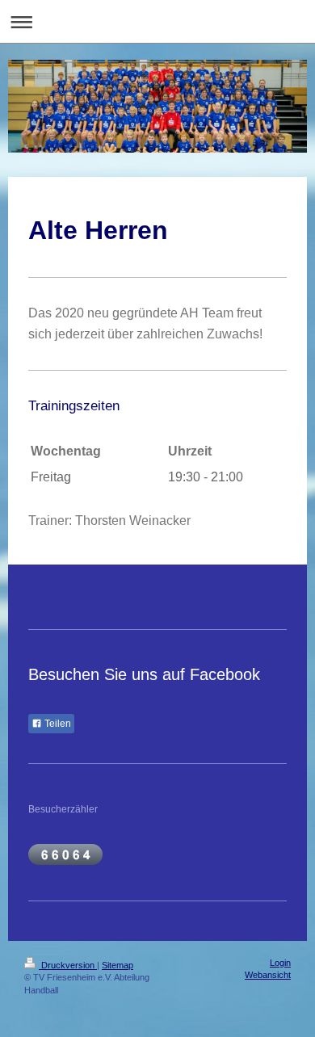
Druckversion (68, 965)
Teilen (56, 723)
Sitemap (117, 965)
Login (280, 963)
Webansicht (268, 975)
